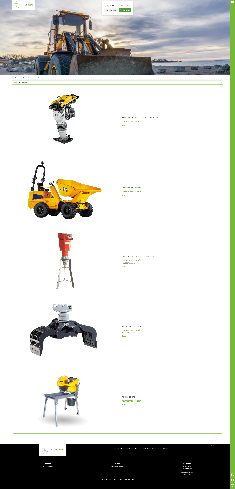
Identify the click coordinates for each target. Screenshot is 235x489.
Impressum (117, 479)
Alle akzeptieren (125, 10)
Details (124, 125)
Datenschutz (126, 479)
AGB (133, 479)
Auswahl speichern (111, 10)
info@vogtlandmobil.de (117, 466)
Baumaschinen (27, 77)
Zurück (211, 436)
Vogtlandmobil (17, 77)
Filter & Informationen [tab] (20, 82)
